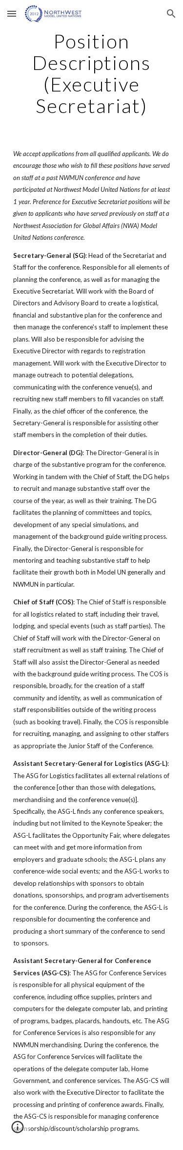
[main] (91, 73)
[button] (11, 13)
